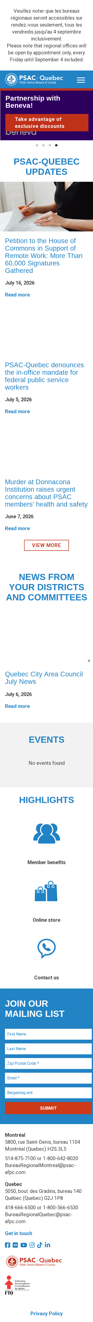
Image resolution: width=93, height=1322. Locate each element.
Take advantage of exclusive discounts (39, 122)
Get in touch (18, 1233)
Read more (17, 295)
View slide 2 (43, 145)
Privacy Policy (47, 1314)
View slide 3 (50, 145)
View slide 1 (37, 145)
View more (46, 545)
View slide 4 (56, 145)
